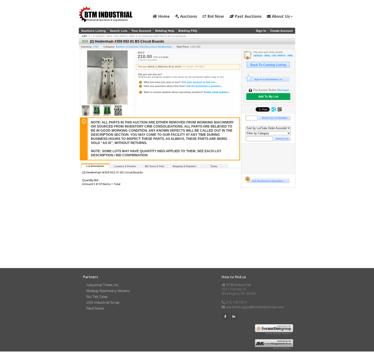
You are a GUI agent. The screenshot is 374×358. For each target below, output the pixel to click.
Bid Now (215, 16)
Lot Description (95, 166)
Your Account (141, 30)
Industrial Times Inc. (102, 285)
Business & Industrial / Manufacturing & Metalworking (143, 46)
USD (95, 46)
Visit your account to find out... (180, 82)
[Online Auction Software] (274, 330)
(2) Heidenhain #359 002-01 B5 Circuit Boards (162, 36)
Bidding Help (164, 30)
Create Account (281, 30)
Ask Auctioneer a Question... (268, 181)
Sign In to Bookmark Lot (268, 79)
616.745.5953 (236, 302)
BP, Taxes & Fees (154, 166)
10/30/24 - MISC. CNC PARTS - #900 (115, 36)
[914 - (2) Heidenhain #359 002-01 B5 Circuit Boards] (85, 115)
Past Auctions (247, 16)
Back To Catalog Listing (268, 65)
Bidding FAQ (187, 30)
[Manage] (283, 90)
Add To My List (268, 96)
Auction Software (282, 348)
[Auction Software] (274, 345)
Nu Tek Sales (97, 296)
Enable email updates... (187, 92)
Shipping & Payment (184, 166)
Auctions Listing (93, 30)
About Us (280, 16)
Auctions (188, 16)
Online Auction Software (278, 333)
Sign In (261, 30)
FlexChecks (95, 308)
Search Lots (118, 30)
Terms (213, 166)
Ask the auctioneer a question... (183, 86)
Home (163, 16)
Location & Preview (125, 166)
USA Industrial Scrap (102, 302)
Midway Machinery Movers (108, 290)
